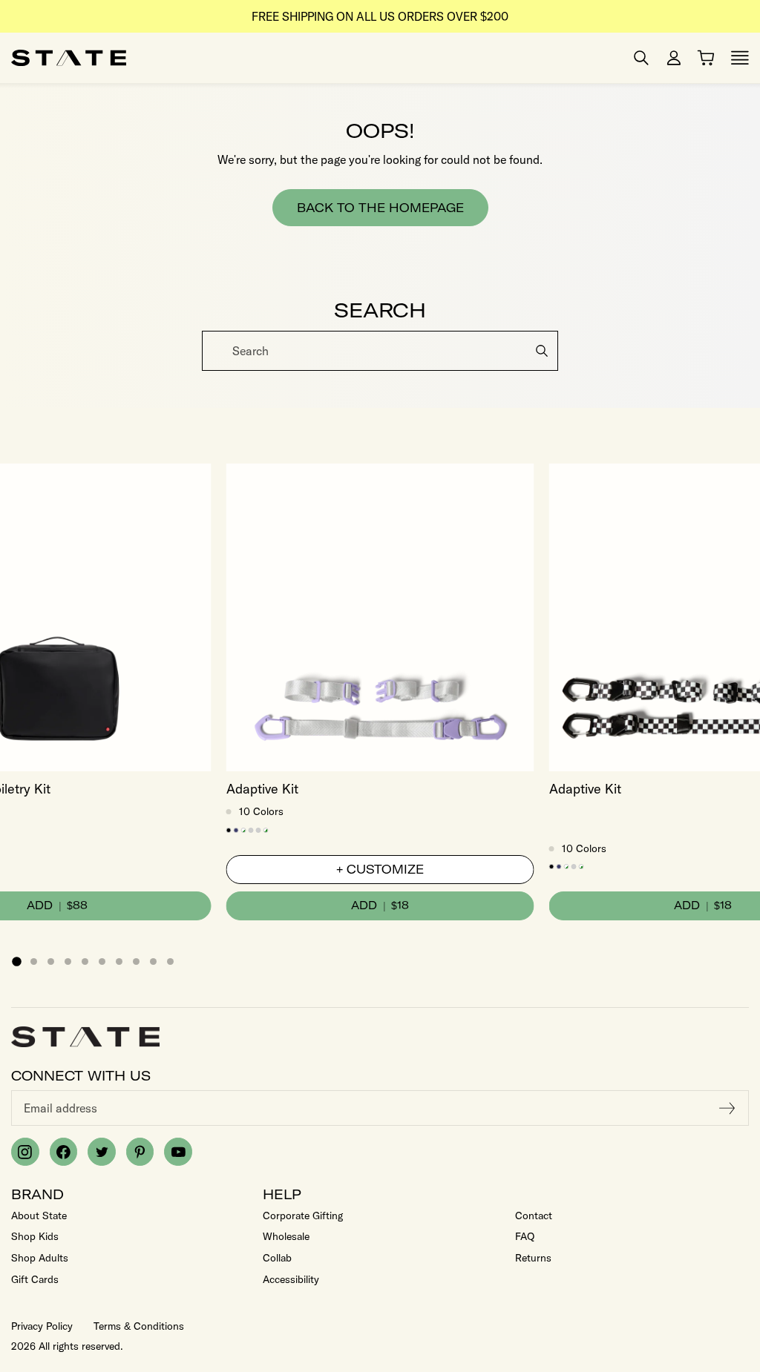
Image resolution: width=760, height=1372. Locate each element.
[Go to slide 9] (153, 961)
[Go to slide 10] (170, 961)
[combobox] (380, 351)
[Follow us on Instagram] (25, 1152)
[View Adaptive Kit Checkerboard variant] (266, 830)
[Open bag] (705, 58)
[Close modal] (747, 335)
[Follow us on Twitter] (102, 1152)
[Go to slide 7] (119, 961)
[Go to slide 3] (50, 961)
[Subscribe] (727, 1108)
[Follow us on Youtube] (178, 1152)
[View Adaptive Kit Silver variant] (258, 830)
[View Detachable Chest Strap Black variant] (229, 830)
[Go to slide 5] (85, 961)
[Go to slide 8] (136, 961)
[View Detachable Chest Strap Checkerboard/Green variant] (243, 830)
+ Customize (380, 869)
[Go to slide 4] (67, 961)
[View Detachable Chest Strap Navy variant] (236, 830)
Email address (60, 1108)
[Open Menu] (740, 58)
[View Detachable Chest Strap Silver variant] (251, 830)
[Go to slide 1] (16, 961)
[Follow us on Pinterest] (140, 1152)
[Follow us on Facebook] (64, 1152)
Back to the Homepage (380, 207)
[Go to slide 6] (102, 961)
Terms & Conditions (139, 1326)
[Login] (673, 58)
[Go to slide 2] (33, 961)
